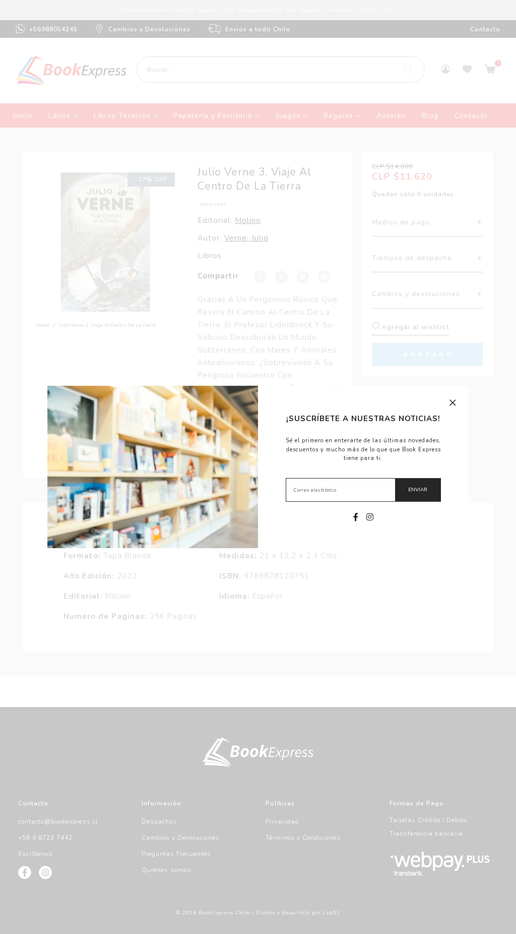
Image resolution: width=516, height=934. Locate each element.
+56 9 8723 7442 (45, 838)
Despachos (159, 822)
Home (42, 325)
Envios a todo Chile (257, 29)
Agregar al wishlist (414, 327)
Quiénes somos (166, 870)
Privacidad (282, 822)
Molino (248, 220)
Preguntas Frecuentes (176, 854)
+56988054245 (53, 29)
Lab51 (331, 912)
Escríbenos (35, 854)
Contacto (485, 29)
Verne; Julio (246, 238)
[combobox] (280, 69)
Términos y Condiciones (303, 838)
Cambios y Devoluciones (149, 29)
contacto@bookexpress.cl (58, 822)
